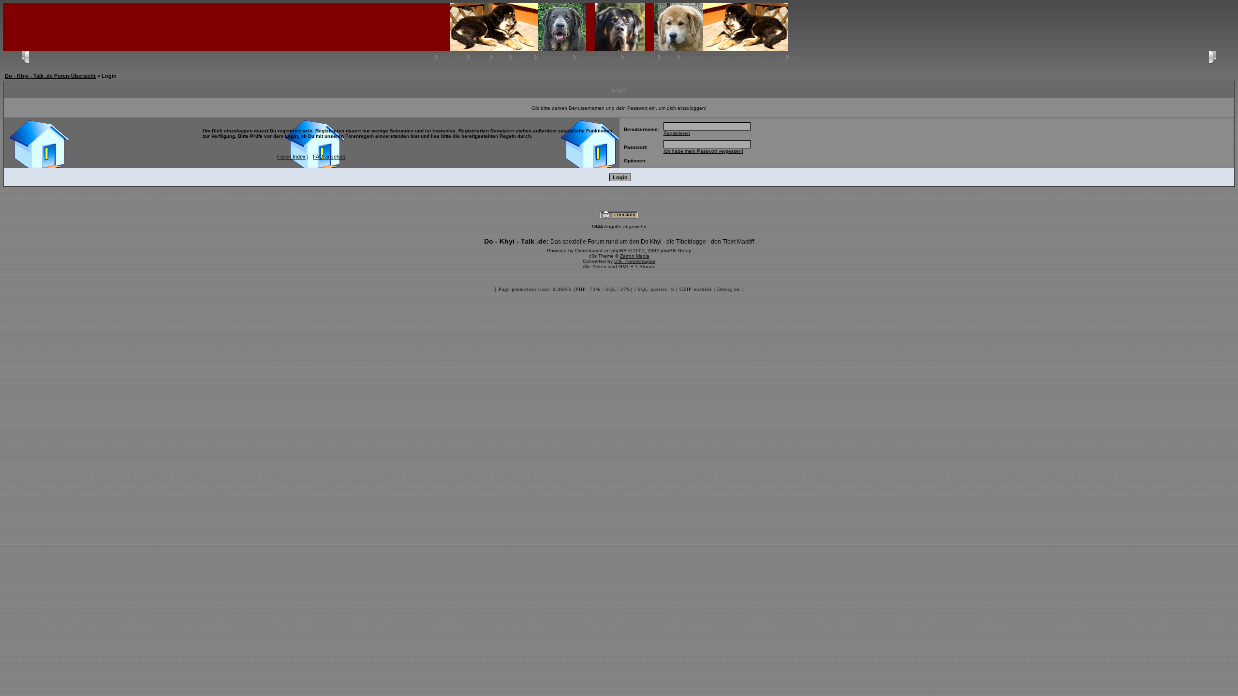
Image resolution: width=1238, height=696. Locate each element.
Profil (668, 57)
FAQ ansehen (329, 157)
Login (796, 57)
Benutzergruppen (597, 57)
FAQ (501, 57)
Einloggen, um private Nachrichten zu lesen (732, 57)
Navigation (452, 57)
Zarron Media (634, 256)
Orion (581, 250)
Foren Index (291, 157)
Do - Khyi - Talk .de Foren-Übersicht (50, 76)
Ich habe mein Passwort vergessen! (703, 151)
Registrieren (641, 57)
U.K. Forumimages (634, 261)
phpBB (619, 250)
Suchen (522, 57)
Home (480, 57)
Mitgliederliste (554, 57)
